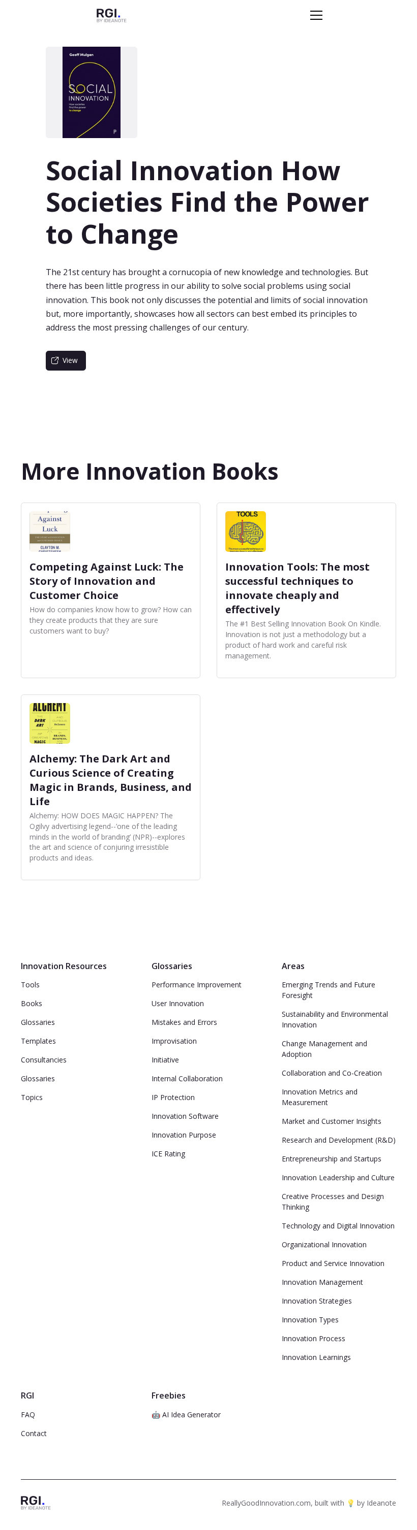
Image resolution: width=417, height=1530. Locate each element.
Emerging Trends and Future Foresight (328, 990)
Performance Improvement (197, 984)
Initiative (165, 1060)
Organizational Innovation (324, 1244)
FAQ (28, 1414)
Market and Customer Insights (331, 1121)
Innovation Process (313, 1338)
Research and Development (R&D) (339, 1140)
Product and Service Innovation (333, 1263)
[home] (112, 15)
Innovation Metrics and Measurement (320, 1097)
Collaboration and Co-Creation (332, 1073)
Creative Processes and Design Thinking (333, 1201)
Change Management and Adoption (324, 1049)
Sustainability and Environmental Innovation (335, 1019)
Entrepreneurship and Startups (331, 1158)
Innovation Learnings (316, 1357)
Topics (32, 1097)
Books (31, 1003)
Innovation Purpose (184, 1135)
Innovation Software (185, 1116)
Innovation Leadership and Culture (338, 1177)
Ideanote (381, 1503)
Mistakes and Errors (184, 1022)
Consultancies (44, 1060)
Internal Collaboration (187, 1078)
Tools (30, 984)
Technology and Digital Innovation (338, 1225)
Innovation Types (310, 1319)
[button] (314, 15)
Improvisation (174, 1041)
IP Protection (173, 1097)
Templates (38, 1041)
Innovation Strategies (317, 1301)
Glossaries (38, 1022)
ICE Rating (168, 1153)
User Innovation (178, 1003)
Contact (34, 1433)
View (70, 360)
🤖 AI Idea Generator (186, 1414)
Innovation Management (322, 1282)
